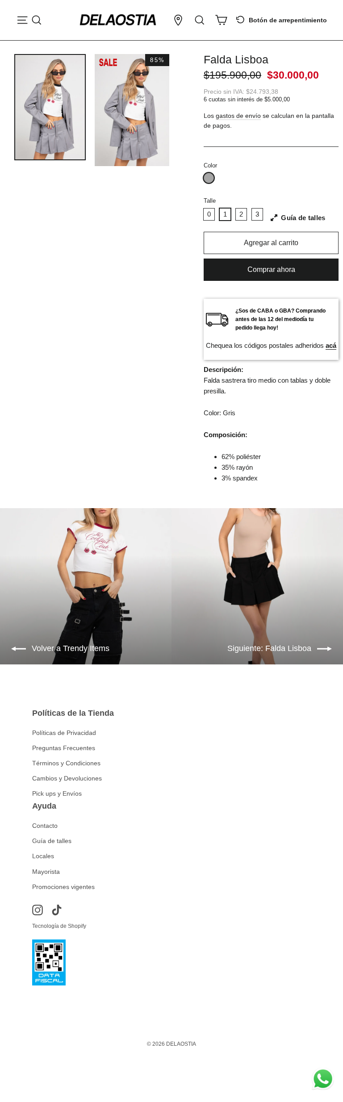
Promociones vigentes (63, 886)
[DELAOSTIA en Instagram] (37, 909)
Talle (210, 201)
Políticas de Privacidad (64, 732)
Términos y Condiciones (66, 763)
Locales (43, 856)
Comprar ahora (271, 269)
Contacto (45, 825)
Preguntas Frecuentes (63, 747)
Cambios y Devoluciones (67, 778)
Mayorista (46, 871)
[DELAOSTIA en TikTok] (56, 909)
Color (210, 165)
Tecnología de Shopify (59, 926)
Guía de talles (51, 840)
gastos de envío (238, 116)
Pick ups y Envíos (57, 793)
